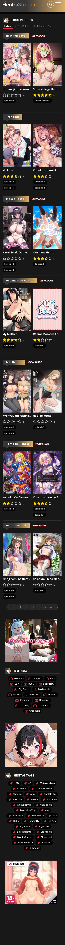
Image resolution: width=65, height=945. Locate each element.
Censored (24, 700)
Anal (52, 678)
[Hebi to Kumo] (47, 391)
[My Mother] (17, 309)
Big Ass (51, 820)
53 (51, 606)
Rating (25, 26)
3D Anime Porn (47, 783)
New (50, 26)
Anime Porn (46, 804)
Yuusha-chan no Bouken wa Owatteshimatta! (47, 497)
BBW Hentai (37, 815)
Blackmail (46, 837)
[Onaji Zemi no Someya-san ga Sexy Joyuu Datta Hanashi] (17, 554)
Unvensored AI (42, 100)
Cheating (44, 700)
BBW (17, 683)
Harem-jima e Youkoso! (17, 89)
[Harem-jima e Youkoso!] (17, 64)
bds (54, 815)
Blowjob (51, 694)
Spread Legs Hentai (46, 89)
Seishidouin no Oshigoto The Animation (47, 579)
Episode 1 (9, 100)
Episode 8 (9, 181)
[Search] (50, 4)
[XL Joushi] (17, 145)
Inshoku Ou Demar (15, 497)
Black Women (24, 837)
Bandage (17, 815)
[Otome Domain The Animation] (47, 309)
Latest (8, 26)
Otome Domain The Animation (47, 334)
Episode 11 (40, 187)
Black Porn (46, 831)
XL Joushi (9, 170)
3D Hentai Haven (44, 788)
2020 (17, 783)
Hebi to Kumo (42, 415)
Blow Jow (34, 847)
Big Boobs (23, 689)
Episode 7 (9, 187)
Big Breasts (44, 689)
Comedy (24, 705)
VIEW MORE (38, 35)
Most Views (39, 26)
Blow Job (34, 694)
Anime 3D (51, 799)
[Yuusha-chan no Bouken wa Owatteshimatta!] (47, 472)
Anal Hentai (50, 794)
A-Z (17, 26)
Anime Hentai (24, 804)
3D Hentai (19, 678)
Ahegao (36, 678)
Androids (17, 799)
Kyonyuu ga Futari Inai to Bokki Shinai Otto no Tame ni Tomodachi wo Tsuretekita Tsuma (17, 415)
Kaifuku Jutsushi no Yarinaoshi (47, 170)
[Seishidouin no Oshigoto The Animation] (47, 554)
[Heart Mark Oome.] (17, 227)
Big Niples (44, 826)
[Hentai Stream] (23, 4)
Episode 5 (9, 596)
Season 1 (39, 263)
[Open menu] (58, 4)
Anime (34, 799)
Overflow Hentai (44, 252)
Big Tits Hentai (24, 831)
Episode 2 (9, 263)
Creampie (34, 710)
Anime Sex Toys (27, 810)
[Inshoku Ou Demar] (17, 472)
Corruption (43, 705)
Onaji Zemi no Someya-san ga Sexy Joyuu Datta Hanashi (17, 579)
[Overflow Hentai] (47, 227)
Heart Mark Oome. (15, 252)
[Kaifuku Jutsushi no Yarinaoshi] (47, 145)
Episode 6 (9, 590)
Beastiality (48, 683)
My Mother (10, 334)
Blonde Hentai (25, 842)
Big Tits (16, 694)
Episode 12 (40, 181)
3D (29, 783)
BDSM (31, 683)
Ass (47, 810)
